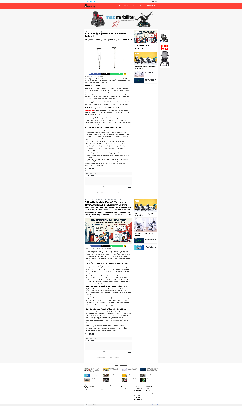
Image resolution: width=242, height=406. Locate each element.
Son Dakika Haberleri (150, 393)
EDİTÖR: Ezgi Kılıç (100, 76)
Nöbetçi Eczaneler (138, 399)
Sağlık (93, 31)
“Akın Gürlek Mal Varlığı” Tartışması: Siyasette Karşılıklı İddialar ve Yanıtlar (144, 47)
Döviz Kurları (136, 392)
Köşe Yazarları (137, 385)
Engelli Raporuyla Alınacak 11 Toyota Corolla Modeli (151, 246)
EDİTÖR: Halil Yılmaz (112, 248)
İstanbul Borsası (137, 390)
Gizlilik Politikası (149, 386)
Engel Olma (87, 31)
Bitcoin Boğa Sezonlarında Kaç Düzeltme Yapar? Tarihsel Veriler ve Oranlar (150, 81)
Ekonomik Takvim (137, 397)
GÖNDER (130, 187)
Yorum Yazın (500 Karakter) (91, 175)
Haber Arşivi (149, 390)
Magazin (111, 386)
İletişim (156, 1)
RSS (86, 404)
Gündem (123, 385)
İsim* (86, 171)
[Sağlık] (145, 58)
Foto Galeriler (137, 386)
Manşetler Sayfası (138, 388)
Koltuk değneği (89, 110)
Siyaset (93, 199)
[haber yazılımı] (155, 404)
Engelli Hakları (124, 388)
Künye (153, 1)
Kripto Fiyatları (137, 395)
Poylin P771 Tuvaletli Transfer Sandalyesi (149, 73)
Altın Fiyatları (137, 393)
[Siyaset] (145, 36)
